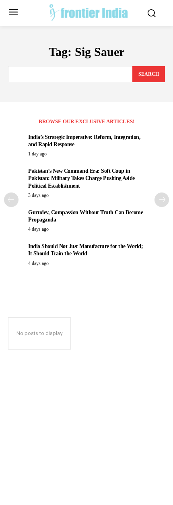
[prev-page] (11, 199)
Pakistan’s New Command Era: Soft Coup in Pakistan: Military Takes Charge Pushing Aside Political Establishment (81, 178)
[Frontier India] (89, 12)
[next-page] (161, 199)
